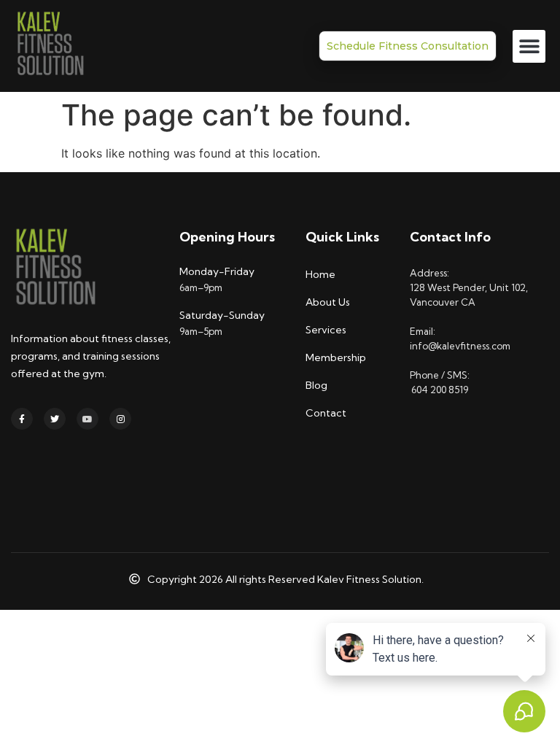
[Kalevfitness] (49, 46)
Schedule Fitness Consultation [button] (408, 46)
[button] (529, 46)
